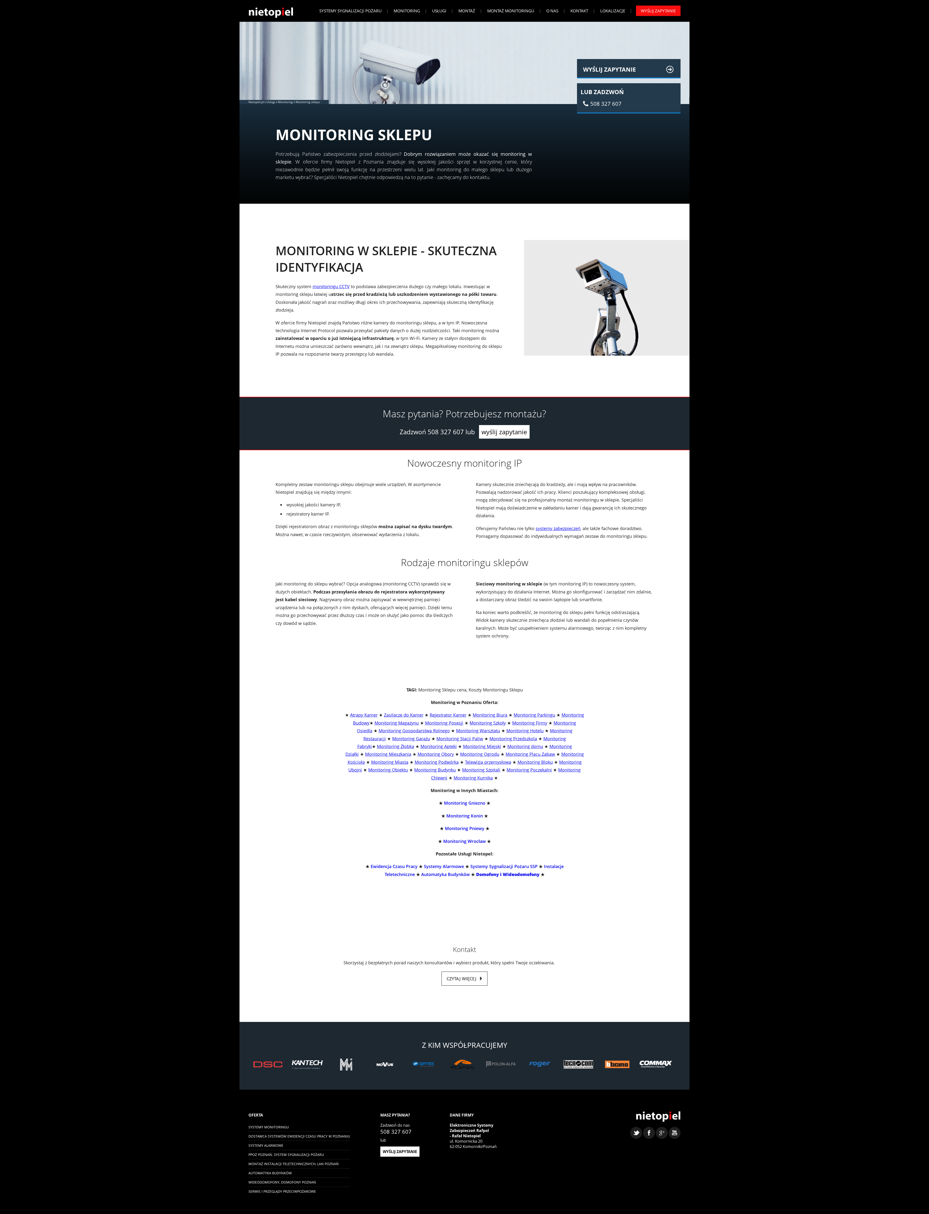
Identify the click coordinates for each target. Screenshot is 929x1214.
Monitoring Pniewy (464, 828)
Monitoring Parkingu (534, 715)
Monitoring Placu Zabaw (530, 754)
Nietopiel (270, 12)
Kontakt (579, 11)
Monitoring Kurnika (473, 778)
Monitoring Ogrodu (479, 754)
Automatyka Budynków (445, 874)
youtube (675, 1133)
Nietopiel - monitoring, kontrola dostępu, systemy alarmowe (658, 1116)
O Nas (552, 11)
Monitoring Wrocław (464, 841)
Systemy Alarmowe (444, 866)
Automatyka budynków (270, 1173)
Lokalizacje (612, 11)
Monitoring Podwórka (437, 762)
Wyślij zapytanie (658, 11)
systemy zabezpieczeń (558, 528)
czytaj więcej (461, 979)
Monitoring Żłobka (395, 746)
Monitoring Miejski (482, 746)
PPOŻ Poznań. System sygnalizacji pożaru (286, 1154)
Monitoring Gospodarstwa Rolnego (414, 731)
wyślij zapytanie (504, 431)
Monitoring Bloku (535, 762)
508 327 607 (446, 431)
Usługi (439, 11)
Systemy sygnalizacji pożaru (350, 11)
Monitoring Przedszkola (513, 739)
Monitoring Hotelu (525, 731)
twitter (636, 1133)
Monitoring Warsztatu (478, 731)
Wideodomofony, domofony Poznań (282, 1182)
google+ (662, 1133)
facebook (649, 1133)
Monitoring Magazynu (397, 723)
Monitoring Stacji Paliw (459, 739)
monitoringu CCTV (331, 286)
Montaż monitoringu (510, 11)
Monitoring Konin (464, 816)
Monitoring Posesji (444, 723)
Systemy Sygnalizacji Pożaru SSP (504, 866)
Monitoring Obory (436, 754)
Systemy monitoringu (268, 1127)
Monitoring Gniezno (464, 803)
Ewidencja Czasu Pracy (394, 866)
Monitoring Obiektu (388, 770)
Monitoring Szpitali (481, 770)
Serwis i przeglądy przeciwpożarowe (282, 1191)
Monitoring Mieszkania (388, 754)
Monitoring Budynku (435, 770)
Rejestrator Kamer (448, 715)
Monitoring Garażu (411, 739)
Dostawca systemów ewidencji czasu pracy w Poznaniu (299, 1136)
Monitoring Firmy (529, 723)
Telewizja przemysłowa (488, 762)
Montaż (466, 11)
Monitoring (407, 11)
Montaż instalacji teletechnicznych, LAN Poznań (293, 1164)
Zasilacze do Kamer (403, 715)
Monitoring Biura (490, 715)
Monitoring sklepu (308, 102)
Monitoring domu (525, 746)
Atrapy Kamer (364, 715)
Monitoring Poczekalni (529, 770)
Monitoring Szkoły (488, 723)
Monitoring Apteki (438, 746)
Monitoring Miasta (389, 762)
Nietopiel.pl (256, 102)
